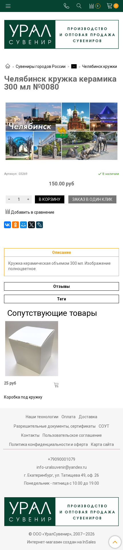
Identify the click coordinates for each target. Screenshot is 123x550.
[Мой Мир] (23, 224)
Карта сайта (102, 444)
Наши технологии (42, 416)
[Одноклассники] (15, 224)
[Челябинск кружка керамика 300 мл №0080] (61, 131)
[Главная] (7, 66)
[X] (31, 224)
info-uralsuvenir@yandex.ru (62, 467)
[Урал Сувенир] (61, 33)
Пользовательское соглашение (72, 435)
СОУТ (104, 426)
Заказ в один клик (92, 199)
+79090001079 (61, 459)
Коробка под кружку (23, 397)
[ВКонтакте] (7, 224)
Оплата (68, 416)
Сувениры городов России (41, 66)
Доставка (88, 416)
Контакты (30, 435)
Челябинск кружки (99, 66)
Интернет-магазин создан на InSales (61, 542)
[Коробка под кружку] (31, 348)
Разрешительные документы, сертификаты (55, 426)
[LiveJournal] (39, 224)
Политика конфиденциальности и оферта (48, 444)
